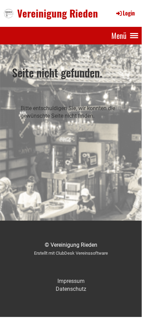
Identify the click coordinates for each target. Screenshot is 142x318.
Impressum (71, 281)
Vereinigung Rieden (57, 13)
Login (129, 13)
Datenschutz (71, 289)
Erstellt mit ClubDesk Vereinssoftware (71, 253)
